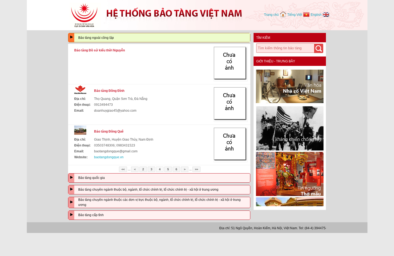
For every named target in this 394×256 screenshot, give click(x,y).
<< (123, 169)
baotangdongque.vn (109, 157)
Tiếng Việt (294, 15)
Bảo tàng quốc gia (91, 178)
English (316, 15)
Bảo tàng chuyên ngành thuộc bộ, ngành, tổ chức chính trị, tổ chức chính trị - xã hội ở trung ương (148, 189)
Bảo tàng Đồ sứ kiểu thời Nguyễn (99, 50)
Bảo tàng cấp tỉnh (91, 215)
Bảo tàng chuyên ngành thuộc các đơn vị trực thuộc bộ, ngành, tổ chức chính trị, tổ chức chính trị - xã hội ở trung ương (159, 202)
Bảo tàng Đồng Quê (109, 131)
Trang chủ (271, 15)
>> (196, 169)
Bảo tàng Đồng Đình (109, 91)
